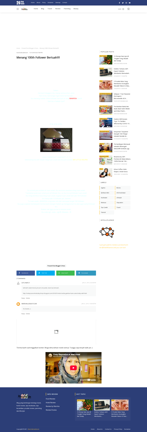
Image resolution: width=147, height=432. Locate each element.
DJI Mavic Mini (105, 193)
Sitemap (57, 2)
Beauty (76, 9)
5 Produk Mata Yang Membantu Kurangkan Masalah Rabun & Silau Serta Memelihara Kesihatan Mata (121, 83)
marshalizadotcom (29, 304)
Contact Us (108, 429)
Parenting (67, 9)
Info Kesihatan (121, 193)
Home (33, 2)
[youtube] (129, 2)
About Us (99, 429)
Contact (64, 2)
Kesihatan (104, 198)
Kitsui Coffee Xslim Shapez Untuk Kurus (121, 170)
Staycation (120, 202)
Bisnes (119, 188)
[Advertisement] (73, 30)
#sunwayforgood (104, 131)
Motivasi (103, 202)
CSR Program (103, 119)
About (38, 2)
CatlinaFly (26, 283)
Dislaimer (50, 2)
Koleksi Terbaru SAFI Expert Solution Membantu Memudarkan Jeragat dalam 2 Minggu (122, 71)
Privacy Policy (118, 429)
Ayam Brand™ (103, 106)
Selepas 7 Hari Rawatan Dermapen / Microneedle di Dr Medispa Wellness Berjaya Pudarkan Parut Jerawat (122, 96)
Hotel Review (51, 402)
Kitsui (101, 169)
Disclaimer (127, 429)
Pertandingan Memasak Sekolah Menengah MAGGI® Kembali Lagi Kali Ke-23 (122, 146)
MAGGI (102, 144)
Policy (44, 2)
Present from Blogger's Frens (30, 48)
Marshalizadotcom (33, 429)
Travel (50, 9)
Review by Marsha (52, 406)
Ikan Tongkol (103, 56)
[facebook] (119, 2)
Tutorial (103, 212)
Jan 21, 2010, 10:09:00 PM (89, 303)
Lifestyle (119, 198)
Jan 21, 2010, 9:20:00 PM (89, 283)
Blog (42, 9)
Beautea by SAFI (104, 156)
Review (57, 9)
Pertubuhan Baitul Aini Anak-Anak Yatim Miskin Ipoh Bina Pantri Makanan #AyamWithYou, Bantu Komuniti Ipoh (122, 108)
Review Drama (51, 410)
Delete (28, 298)
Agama (103, 188)
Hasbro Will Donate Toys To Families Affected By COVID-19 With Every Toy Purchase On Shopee (121, 121)
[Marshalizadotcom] (24, 9)
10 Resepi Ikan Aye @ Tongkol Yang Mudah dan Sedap (121, 58)
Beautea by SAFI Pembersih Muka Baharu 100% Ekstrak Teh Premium (122, 159)
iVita (101, 81)
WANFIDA (73, 98)
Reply (23, 298)
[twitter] (122, 2)
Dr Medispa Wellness (105, 93)
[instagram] (126, 2)
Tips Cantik (104, 207)
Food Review (50, 399)
